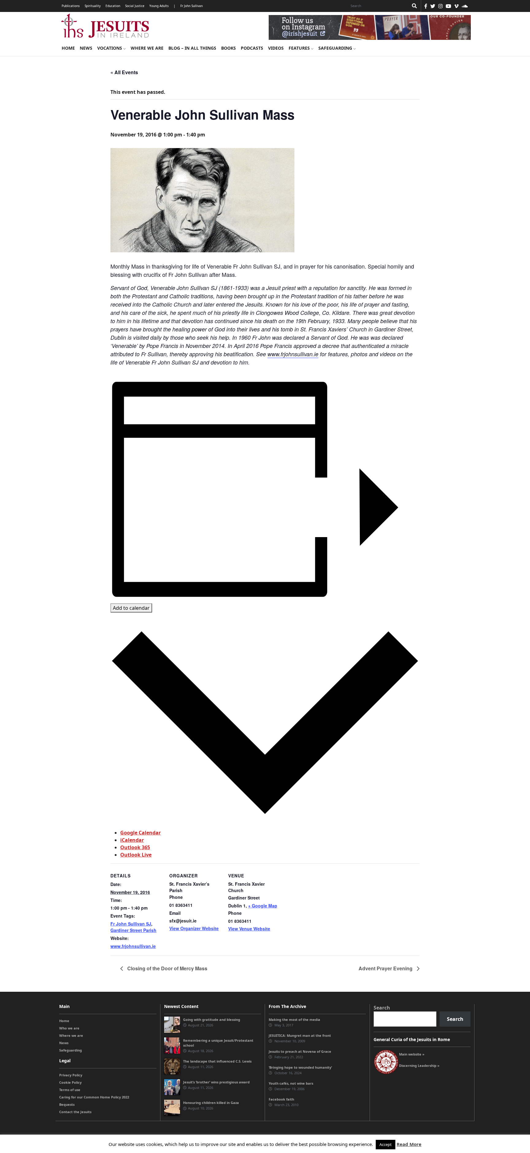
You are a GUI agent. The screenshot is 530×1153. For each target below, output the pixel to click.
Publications (71, 6)
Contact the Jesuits (75, 1111)
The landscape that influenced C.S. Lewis (217, 1061)
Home (68, 48)
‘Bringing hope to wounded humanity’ (300, 1067)
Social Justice (134, 6)
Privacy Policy (70, 1075)
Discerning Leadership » (419, 1065)
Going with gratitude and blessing (211, 1019)
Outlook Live (136, 854)
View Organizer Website (194, 928)
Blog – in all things (192, 48)
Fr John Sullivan (191, 6)
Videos (276, 48)
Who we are (69, 1028)
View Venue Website (249, 929)
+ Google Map (262, 906)
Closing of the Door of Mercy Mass (166, 968)
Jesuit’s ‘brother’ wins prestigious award (216, 1082)
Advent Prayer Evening (386, 968)
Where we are (147, 48)
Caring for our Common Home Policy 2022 (94, 1097)
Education (113, 6)
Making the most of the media (294, 1019)
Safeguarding (335, 48)
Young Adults (159, 6)
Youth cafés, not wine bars (291, 1083)
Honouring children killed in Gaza (211, 1102)
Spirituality (93, 6)
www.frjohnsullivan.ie (292, 354)
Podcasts (252, 48)
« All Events (124, 72)
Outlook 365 (135, 847)
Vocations (110, 48)
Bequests (67, 1104)
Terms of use (69, 1089)
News (86, 48)
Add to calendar (131, 608)
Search (382, 1007)
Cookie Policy (70, 1082)
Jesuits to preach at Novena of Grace (300, 1051)
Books (228, 48)
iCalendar (132, 840)
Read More (409, 1144)
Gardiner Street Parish (133, 930)
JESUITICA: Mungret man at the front (300, 1035)
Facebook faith (281, 1099)
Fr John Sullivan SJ (130, 924)
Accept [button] (385, 1144)
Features (300, 48)
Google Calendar (140, 832)
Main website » (411, 1054)
